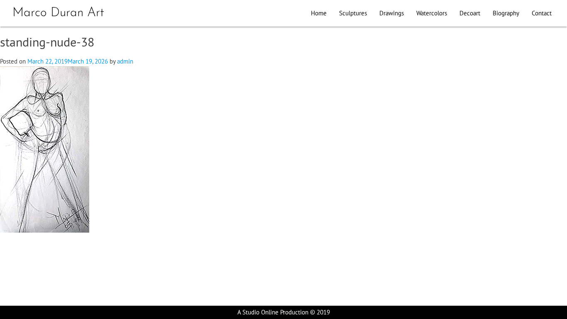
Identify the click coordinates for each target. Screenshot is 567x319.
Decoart (469, 13)
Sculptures (353, 13)
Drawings (391, 13)
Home (319, 13)
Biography (506, 13)
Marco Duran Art (58, 13)
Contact (542, 13)
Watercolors (431, 13)
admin (125, 61)
